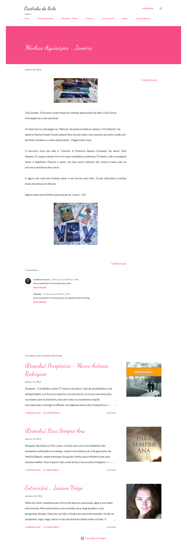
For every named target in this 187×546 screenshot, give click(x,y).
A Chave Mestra (143, 18)
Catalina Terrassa (41, 279)
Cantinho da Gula (40, 8)
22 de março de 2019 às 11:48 (65, 279)
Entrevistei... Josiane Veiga (54, 487)
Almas (125, 18)
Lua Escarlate (108, 18)
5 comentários (51, 527)
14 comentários (51, 413)
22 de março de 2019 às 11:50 (57, 294)
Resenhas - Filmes (70, 18)
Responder (39, 287)
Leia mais (111, 413)
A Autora (90, 18)
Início (27, 18)
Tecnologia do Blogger (95, 538)
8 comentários (51, 470)
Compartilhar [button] (149, 80)
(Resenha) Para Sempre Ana (55, 430)
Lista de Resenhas (45, 18)
